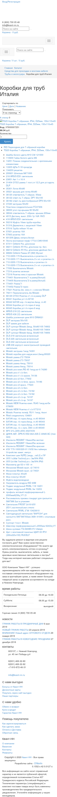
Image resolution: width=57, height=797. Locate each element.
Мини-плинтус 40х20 (16, 473)
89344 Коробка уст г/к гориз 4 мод (23, 305)
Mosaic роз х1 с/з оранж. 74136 (21, 375)
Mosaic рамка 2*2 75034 (18, 357)
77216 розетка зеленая (17, 271)
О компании (8, 743)
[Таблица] (12, 100)
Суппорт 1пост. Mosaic (17, 522)
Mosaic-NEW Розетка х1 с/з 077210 (23, 409)
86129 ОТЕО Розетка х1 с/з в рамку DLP (26, 295)
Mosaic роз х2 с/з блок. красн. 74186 (24, 381)
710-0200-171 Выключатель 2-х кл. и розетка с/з (30, 259)
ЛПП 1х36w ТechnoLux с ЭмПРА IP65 (24, 458)
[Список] (2, 100)
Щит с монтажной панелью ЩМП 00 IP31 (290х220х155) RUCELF (26, 533)
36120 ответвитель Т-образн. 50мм (23, 194)
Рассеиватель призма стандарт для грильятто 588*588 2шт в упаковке (29, 500)
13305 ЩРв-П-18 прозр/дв (19, 167)
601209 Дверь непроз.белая (20, 237)
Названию (21, 106)
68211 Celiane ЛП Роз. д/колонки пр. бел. (26, 246)
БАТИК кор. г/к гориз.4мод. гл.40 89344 (25, 418)
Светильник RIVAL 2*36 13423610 (23, 510)
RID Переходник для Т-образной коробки (24, 147)
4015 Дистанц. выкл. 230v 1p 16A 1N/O (25, 216)
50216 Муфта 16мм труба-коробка (23, 222)
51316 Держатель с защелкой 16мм (24, 225)
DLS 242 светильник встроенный (22, 341)
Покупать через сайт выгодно (16, 692)
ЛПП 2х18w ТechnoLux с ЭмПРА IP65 (24, 461)
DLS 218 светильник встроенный (22, 335)
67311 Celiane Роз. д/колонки (20, 243)
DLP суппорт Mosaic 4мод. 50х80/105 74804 (28, 329)
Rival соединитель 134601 (19, 415)
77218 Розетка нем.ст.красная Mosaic (25, 274)
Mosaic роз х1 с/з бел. (17, 372)
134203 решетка (14, 170)
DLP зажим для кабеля (17, 323)
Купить (7, 141)
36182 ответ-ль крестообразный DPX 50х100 (28, 200)
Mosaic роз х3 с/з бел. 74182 (20, 390)
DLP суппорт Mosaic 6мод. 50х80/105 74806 (28, 332)
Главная (9, 67)
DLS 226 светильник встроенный (22, 338)
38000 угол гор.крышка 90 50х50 (22, 209)
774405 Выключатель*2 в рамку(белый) (25, 280)
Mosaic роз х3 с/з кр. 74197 (19, 396)
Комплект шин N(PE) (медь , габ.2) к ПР (26, 455)
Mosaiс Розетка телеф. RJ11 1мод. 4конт (26, 412)
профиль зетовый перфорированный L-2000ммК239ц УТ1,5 (26, 493)
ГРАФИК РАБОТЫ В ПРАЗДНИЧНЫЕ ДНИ (22, 623)
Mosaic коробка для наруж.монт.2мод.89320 (28, 354)
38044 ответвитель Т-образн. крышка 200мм (28, 213)
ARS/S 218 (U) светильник (19, 311)
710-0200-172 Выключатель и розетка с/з (26, 262)
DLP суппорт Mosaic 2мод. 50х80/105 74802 (28, 326)
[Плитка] (7, 100)
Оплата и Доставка (11, 729)
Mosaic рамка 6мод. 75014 (19, 366)
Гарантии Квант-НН (12, 712)
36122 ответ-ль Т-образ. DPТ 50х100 (24, 197)
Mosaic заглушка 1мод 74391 (20, 351)
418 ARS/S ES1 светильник (19, 219)
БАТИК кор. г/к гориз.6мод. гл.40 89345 (25, 424)
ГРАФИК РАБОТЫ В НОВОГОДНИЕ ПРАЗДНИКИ (26, 638)
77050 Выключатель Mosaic (20, 268)
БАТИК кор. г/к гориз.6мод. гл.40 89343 (25, 421)
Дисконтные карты (11, 689)
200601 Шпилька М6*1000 (19, 173)
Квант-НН (26, 757)
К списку (4, 117)
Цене (5, 106)
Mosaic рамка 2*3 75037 (18, 360)
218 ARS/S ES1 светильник (19, 176)
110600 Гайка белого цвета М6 (21, 157)
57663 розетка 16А (15, 234)
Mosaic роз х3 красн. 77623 (19, 384)
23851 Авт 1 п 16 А (15, 179)
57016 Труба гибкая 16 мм (19, 228)
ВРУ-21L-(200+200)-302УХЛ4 (20, 430)
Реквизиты (7, 752)
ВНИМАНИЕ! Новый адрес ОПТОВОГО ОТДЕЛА (26, 632)
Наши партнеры (10, 695)
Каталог (18, 67)
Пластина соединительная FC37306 (24, 206)
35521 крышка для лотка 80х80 (21, 191)
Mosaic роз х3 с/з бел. (17, 387)
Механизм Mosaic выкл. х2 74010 (22, 467)
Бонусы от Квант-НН (12, 686)
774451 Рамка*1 (14, 283)
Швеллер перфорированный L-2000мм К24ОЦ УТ (31, 525)
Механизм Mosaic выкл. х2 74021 (22, 470)
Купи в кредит (9, 709)
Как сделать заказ (11, 726)
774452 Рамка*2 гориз (17, 286)
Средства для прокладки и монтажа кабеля (26, 70)
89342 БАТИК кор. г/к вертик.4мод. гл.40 (26, 301)
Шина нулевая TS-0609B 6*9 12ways (24, 528)
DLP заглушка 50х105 (17, 320)
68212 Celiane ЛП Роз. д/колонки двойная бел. (29, 249)
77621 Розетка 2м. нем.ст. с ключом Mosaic (27, 289)
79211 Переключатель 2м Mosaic (22, 292)
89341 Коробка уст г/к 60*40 (20, 298)
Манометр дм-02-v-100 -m (19, 464)
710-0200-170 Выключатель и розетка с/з (26, 255)
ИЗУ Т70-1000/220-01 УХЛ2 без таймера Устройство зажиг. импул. (26, 451)
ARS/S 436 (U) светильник (19, 314)
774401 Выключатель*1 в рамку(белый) (25, 277)
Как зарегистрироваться (14, 723)
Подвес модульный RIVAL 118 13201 (24, 485)
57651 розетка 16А (15, 231)
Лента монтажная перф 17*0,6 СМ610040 (27, 240)
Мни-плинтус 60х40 (16, 476)
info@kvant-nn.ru (16, 674)
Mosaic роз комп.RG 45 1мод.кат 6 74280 (26, 369)
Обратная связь (10, 732)
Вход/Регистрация (11, 1)
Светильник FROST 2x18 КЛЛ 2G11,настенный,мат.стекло (20, 506)
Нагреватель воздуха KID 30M (21, 482)
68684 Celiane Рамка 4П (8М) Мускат (24, 252)
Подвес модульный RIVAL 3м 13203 (24, 488)
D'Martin (38, 763)
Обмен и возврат (10, 706)
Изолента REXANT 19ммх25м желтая (24, 439)
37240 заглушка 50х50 (17, 203)
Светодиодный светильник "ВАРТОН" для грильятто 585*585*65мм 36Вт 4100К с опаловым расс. (30, 516)
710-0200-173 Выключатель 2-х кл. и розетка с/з (30, 265)
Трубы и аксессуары (15, 73)
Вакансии (7, 746)
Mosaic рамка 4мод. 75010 (19, 363)
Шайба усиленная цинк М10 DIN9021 (24, 317)
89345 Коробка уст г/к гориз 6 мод (23, 308)
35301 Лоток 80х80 (15, 188)
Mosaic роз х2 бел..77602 (18, 378)
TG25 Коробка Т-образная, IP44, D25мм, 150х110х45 (26, 124)
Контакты (6, 749)
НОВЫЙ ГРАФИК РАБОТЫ (15, 629)
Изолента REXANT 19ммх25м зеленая (25, 442)
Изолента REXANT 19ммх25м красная (25, 446)
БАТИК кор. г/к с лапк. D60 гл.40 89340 (25, 427)
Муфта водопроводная (17, 479)
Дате (12, 106)
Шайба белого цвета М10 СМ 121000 (24, 154)
